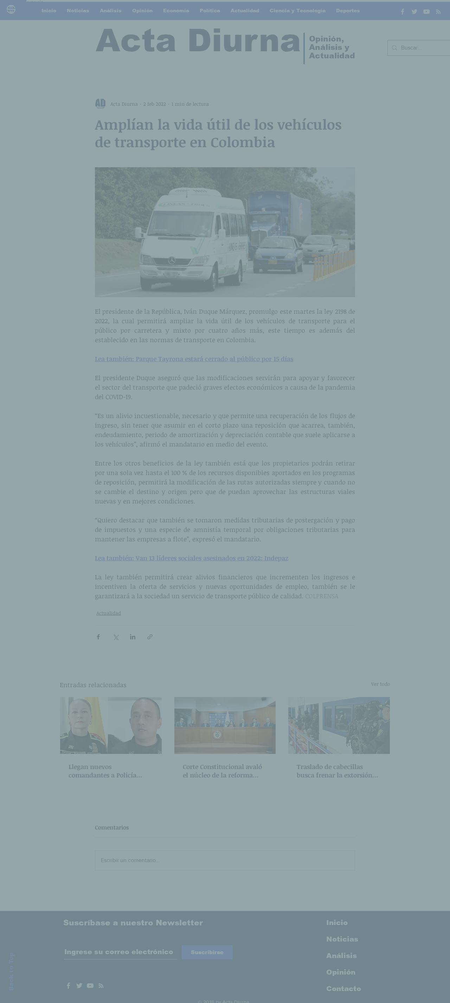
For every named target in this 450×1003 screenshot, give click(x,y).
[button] (344, 432)
